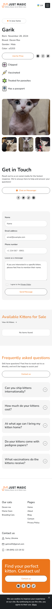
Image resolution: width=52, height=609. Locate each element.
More (34, 604)
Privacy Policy (26, 284)
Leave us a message (14, 258)
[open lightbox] (26, 117)
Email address (11, 231)
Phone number (11, 244)
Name (7, 217)
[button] (47, 5)
